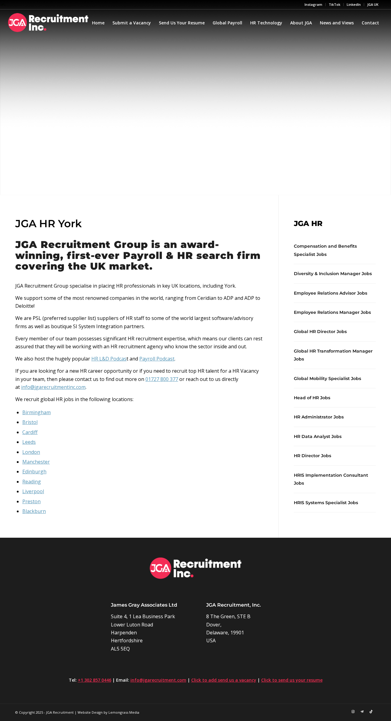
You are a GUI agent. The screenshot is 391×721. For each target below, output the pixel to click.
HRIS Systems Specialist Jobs (326, 502)
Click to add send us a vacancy (223, 680)
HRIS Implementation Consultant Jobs (331, 479)
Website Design (90, 712)
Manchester (36, 461)
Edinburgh (34, 471)
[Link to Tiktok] (371, 711)
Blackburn (34, 511)
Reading (31, 481)
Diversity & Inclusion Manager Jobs (333, 273)
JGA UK (372, 4)
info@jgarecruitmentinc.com (53, 387)
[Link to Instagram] (352, 711)
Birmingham (36, 412)
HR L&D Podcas (108, 358)
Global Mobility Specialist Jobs (327, 378)
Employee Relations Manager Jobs (332, 312)
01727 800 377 (161, 379)
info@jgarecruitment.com (158, 680)
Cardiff (30, 432)
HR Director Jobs (312, 455)
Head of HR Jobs (312, 397)
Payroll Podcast (156, 358)
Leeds (29, 442)
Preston (31, 501)
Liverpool (33, 491)
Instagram (313, 4)
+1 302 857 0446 (94, 680)
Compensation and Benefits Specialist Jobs (325, 250)
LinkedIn (354, 4)
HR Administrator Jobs (319, 417)
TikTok (334, 4)
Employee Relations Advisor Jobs (330, 293)
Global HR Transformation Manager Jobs (333, 355)
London (31, 452)
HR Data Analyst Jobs (318, 436)
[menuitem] (313, 4)
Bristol (30, 422)
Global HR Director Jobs (320, 331)
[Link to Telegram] (362, 711)
